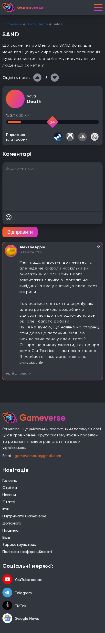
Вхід (6, 537)
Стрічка (9, 487)
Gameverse (12, 24)
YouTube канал (28, 579)
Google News (27, 618)
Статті (8, 501)
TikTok (20, 606)
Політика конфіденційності (27, 551)
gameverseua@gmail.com (38, 455)
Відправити (20, 232)
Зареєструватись (19, 544)
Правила (10, 530)
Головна (9, 480)
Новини (9, 494)
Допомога (11, 523)
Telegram (23, 593)
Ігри (5, 509)
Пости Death (37, 24)
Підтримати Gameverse (24, 516)
